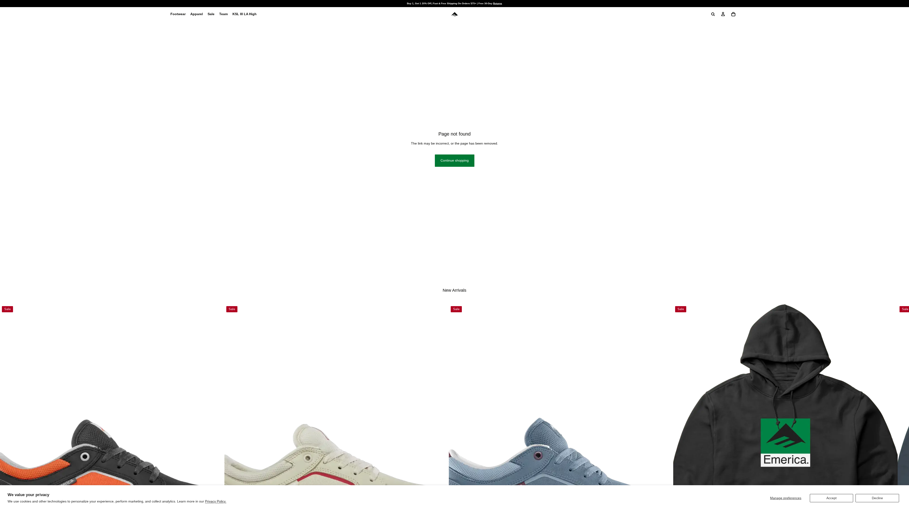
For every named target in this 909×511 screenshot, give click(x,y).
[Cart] (733, 14)
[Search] (713, 14)
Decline (877, 498)
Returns (497, 3)
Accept (831, 498)
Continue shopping (455, 160)
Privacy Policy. (215, 501)
